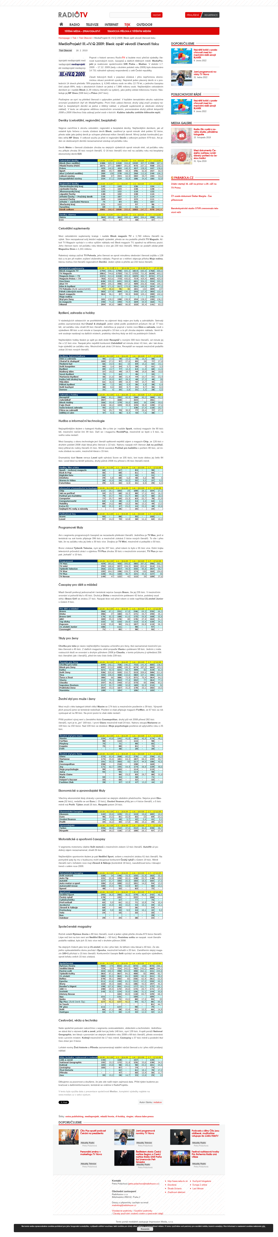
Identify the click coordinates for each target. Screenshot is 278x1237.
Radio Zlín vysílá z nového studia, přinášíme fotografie (206, 131)
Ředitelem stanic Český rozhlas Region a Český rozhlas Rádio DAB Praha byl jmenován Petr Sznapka (149, 1157)
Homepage (64, 38)
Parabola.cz (183, 177)
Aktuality (84, 1143)
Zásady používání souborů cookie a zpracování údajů (138, 1213)
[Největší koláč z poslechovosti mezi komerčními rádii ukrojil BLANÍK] (181, 56)
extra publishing (74, 1116)
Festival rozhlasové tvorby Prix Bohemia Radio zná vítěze (205, 1154)
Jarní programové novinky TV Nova (205, 73)
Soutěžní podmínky (143, 1211)
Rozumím (145, 1228)
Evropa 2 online (200, 1185)
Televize (92, 24)
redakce (157, 1102)
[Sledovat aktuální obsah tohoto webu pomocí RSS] (172, 177)
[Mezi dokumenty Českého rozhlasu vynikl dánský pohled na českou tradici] (181, 156)
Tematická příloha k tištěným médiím (129, 31)
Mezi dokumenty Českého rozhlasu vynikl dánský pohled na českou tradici (206, 154)
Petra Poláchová (89, 1146)
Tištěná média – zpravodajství (82, 31)
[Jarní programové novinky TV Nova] (181, 78)
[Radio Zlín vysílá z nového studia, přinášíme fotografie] (181, 135)
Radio (75, 24)
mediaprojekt (92, 1116)
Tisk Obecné (85, 38)
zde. (263, 1226)
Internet (111, 24)
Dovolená (172, 1185)
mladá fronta (107, 1116)
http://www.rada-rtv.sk (178, 1181)
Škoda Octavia (174, 1188)
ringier (129, 1116)
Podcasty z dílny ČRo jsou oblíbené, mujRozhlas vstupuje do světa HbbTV (205, 1133)
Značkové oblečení (176, 1192)
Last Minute (198, 1188)
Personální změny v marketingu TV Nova (91, 1153)
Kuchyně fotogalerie (202, 1181)
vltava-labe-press (144, 1116)
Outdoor (144, 24)
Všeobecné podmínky (122, 1211)
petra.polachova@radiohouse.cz (144, 1184)
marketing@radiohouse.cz (124, 1205)
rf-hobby (120, 1116)
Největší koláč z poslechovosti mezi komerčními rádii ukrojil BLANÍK (206, 53)
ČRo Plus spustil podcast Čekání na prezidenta (93, 1132)
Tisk (127, 24)
